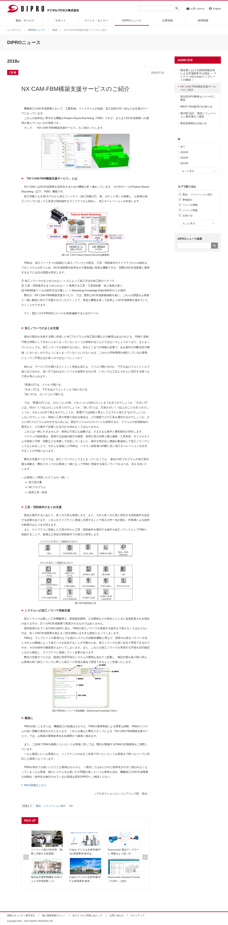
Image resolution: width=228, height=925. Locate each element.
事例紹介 (188, 199)
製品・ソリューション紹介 (198, 194)
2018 (54, 30)
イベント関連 (190, 210)
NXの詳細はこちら (35, 785)
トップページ (14, 30)
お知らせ (188, 215)
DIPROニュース (36, 30)
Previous (26, 857)
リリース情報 (190, 204)
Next (145, 857)
